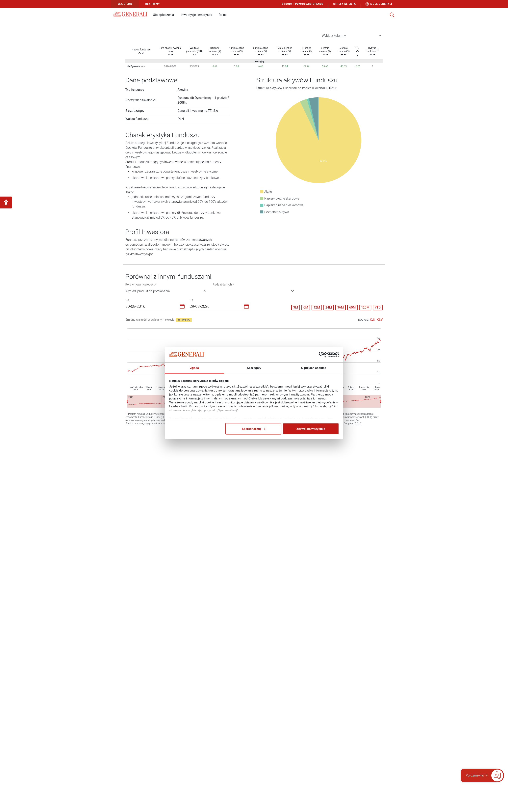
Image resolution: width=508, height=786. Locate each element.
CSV (380, 319)
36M (340, 307)
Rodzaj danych (223, 284)
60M (352, 307)
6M (305, 307)
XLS (372, 319)
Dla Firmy (152, 4)
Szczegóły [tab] (254, 367)
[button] (163, 15)
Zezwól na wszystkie (310, 428)
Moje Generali (381, 4)
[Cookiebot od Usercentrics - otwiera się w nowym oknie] (321, 355)
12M (317, 307)
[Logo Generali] (130, 14)
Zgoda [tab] (194, 367)
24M (328, 307)
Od (127, 300)
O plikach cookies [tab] (313, 367)
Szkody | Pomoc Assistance (302, 4)
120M (365, 307)
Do (191, 300)
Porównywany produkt (141, 284)
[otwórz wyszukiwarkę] (392, 15)
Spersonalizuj (251, 428)
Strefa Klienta (344, 4)
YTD (378, 307)
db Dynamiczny (136, 66)
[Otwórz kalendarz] (182, 307)
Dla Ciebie (125, 4)
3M (295, 307)
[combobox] (152, 307)
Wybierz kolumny (334, 36)
